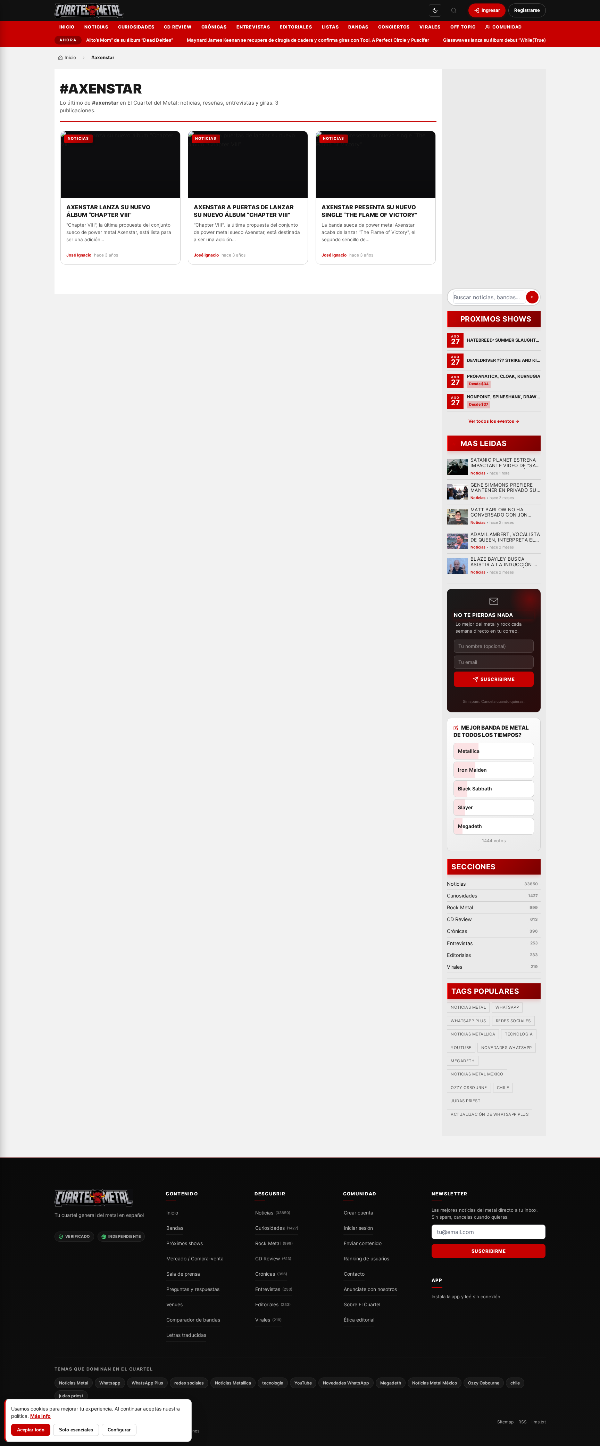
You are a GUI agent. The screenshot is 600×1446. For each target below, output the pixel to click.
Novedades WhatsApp (506, 1047)
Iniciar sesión (358, 1228)
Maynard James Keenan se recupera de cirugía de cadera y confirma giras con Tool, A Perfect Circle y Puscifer (291, 40)
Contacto (354, 1274)
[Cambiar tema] (435, 10)
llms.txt (539, 1421)
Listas (330, 27)
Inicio (67, 27)
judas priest (465, 1101)
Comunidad (507, 27)
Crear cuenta (358, 1213)
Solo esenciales (76, 1429)
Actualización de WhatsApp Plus (489, 1114)
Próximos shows (184, 1243)
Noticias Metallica (473, 1034)
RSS (522, 1421)
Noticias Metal (468, 1007)
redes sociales (513, 1020)
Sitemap (505, 1421)
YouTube (461, 1047)
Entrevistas (253, 27)
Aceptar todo (30, 1429)
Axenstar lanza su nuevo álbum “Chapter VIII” (108, 211)
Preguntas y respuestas (192, 1289)
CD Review (177, 27)
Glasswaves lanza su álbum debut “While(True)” (478, 40)
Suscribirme (497, 679)
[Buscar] (453, 10)
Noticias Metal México (477, 1074)
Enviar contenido (363, 1243)
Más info (40, 1416)
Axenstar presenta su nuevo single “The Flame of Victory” (369, 211)
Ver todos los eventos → (493, 421)
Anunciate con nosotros (370, 1289)
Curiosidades (136, 27)
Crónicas (214, 27)
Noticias (96, 27)
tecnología (519, 1034)
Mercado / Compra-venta (195, 1258)
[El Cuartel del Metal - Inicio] (89, 10)
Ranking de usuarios (366, 1258)
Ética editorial (359, 1320)
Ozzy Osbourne (469, 1088)
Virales (430, 27)
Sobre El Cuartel (362, 1304)
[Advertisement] (494, 181)
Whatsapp (507, 1007)
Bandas (358, 27)
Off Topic (463, 27)
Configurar (119, 1429)
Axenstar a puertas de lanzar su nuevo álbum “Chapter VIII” (244, 211)
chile (503, 1088)
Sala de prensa (183, 1274)
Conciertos (394, 27)
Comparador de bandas (193, 1320)
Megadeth (463, 1061)
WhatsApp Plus (468, 1020)
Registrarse (527, 10)
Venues (174, 1304)
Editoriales (296, 27)
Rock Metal (274, 1243)
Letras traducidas (186, 1335)
